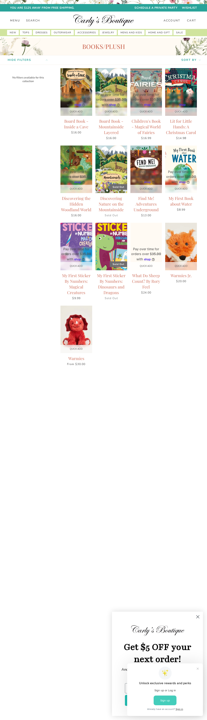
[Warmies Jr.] (181, 246)
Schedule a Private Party (155, 8)
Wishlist (189, 8)
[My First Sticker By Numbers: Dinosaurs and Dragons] (111, 246)
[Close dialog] (197, 616)
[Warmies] (76, 329)
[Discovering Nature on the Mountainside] (111, 169)
